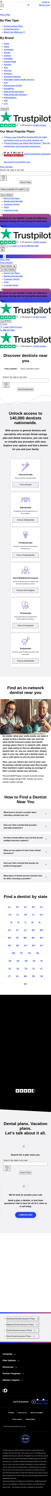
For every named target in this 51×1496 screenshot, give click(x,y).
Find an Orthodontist (25, 520)
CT (17, 915)
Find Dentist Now (25, 389)
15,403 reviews (39, 125)
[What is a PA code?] (27, 189)
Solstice (7, 56)
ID (18, 922)
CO (9, 915)
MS (33, 938)
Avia (6, 68)
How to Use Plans (12, 198)
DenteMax (8, 59)
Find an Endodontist (25, 661)
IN (32, 922)
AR (33, 907)
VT (9, 976)
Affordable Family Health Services (19, 80)
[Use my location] (3, 178)
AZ (25, 907)
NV (25, 945)
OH (10, 961)
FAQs (6, 207)
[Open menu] (1, 9)
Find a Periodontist (25, 626)
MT (9, 945)
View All (4, 109)
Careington (9, 50)
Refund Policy (30, 1419)
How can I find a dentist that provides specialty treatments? (20, 826)
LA (25, 930)
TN (25, 969)
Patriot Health (10, 62)
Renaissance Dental (13, 86)
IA (40, 922)
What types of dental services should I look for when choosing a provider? (23, 877)
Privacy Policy (17, 1419)
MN (25, 938)
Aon (6, 83)
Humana (7, 65)
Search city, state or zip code (12, 170)
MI (17, 938)
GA (41, 915)
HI (11, 922)
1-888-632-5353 (25, 1215)
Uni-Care (8, 71)
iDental (7, 53)
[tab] (11, 368)
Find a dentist (11, 369)
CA (41, 907)
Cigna (6, 47)
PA (34, 961)
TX (33, 969)
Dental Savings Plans (13, 26)
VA (17, 976)
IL (25, 922)
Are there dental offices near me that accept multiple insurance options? (23, 839)
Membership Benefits (13, 201)
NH (33, 945)
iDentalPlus (9, 89)
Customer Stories (12, 204)
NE (17, 945)
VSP (6, 101)
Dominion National (12, 77)
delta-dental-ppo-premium (15, 95)
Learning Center (11, 210)
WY (25, 984)
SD (17, 969)
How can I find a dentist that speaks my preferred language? (21, 864)
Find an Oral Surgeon (25, 590)
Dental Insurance (11, 29)
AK (17, 907)
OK (18, 961)
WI (41, 976)
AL (9, 907)
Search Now (25, 182)
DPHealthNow (10, 98)
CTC (6, 104)
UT (41, 969)
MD (41, 930)
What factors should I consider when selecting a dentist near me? (20, 813)
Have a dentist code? (30, 369)
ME (33, 930)
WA (25, 976)
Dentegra (8, 74)
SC (10, 969)
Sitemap (11, 1413)
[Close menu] (2, 250)
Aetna (6, 44)
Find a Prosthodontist (26, 555)
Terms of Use (22, 1413)
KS (9, 930)
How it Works (6, 195)
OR (26, 961)
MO (41, 938)
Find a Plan (5, 15)
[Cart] (7, 246)
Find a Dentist (6, 167)
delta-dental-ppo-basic (14, 92)
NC (29, 953)
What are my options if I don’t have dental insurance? (22, 851)
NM (13, 953)
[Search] (2, 246)
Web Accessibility (37, 1413)
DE (25, 915)
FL (33, 915)
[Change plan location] (1, 5)
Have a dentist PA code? (12, 189)
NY (21, 953)
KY (17, 930)
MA (9, 938)
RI (41, 961)
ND (37, 953)
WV (33, 976)
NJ (41, 945)
